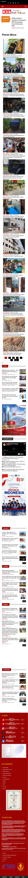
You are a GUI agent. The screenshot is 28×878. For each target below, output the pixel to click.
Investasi (4, 777)
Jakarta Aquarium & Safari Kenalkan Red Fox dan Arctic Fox (10, 686)
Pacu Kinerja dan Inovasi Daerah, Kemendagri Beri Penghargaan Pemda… (9, 378)
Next (24, 401)
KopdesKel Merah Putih (7, 769)
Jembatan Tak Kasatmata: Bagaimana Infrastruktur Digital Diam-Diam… (9, 700)
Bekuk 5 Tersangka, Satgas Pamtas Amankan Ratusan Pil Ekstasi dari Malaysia (13, 470)
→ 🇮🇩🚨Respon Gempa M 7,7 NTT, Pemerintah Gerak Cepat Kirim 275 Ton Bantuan (12, 457)
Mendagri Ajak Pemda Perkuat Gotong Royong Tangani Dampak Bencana (10, 396)
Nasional (14, 26)
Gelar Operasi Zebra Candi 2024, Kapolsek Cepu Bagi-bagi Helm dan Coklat (13, 275)
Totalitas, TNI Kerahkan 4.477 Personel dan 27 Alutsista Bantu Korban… (9, 534)
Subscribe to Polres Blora (2, 363)
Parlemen (4, 574)
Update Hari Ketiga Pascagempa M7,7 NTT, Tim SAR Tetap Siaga (9, 551)
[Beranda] (14, 11)
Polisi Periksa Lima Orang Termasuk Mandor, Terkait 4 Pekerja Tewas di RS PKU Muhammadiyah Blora (13, 237)
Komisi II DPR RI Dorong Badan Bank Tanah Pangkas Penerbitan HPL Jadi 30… (10, 578)
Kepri (3, 611)
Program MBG (5, 767)
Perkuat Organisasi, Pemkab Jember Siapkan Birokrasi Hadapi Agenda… (10, 389)
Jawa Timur (4, 391)
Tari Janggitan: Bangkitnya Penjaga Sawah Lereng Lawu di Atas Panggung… (10, 681)
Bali (3, 380)
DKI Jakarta (4, 385)
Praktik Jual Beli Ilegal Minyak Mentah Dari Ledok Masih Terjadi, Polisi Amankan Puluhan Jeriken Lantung (14, 116)
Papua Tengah (5, 635)
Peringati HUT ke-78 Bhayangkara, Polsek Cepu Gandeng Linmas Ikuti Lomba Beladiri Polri (13, 315)
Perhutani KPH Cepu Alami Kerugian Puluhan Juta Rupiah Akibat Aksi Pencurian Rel (13, 334)
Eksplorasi (4, 677)
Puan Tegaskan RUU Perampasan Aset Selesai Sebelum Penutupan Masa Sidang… (9, 596)
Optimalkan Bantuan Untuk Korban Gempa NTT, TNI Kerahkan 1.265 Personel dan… (10, 546)
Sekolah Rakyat (6, 771)
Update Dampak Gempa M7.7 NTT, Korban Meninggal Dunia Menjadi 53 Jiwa (10, 558)
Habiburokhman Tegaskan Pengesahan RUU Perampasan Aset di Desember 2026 (10, 572)
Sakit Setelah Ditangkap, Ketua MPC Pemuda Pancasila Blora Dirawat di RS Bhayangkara (13, 217)
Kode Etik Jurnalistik (7, 857)
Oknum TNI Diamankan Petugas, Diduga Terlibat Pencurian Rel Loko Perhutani (12, 354)
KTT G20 (4, 786)
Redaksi (4, 853)
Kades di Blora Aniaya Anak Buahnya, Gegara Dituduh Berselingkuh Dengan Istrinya (13, 295)
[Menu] (2, 6)
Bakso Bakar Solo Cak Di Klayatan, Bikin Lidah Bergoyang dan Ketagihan (10, 675)
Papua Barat (4, 374)
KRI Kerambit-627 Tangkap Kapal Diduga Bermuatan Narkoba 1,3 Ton (10, 609)
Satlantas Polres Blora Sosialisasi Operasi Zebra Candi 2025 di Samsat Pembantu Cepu (13, 75)
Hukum (4, 54)
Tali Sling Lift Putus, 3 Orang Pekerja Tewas (13, 256)
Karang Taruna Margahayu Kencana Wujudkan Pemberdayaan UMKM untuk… (10, 693)
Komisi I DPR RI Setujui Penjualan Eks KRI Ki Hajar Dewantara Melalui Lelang (10, 590)
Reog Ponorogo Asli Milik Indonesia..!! (12, 467)
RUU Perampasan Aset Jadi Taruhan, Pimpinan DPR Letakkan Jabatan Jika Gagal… (10, 584)
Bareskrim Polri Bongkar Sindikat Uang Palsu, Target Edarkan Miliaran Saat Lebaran (10, 640)
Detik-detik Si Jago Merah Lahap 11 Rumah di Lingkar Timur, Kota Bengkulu (13, 462)
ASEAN (4, 781)
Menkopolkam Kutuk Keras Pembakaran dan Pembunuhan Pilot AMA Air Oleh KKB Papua (10, 623)
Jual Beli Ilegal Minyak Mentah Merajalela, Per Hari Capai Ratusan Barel (13, 136)
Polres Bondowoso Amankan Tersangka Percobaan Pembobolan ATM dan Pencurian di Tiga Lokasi (10, 616)
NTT (3, 541)
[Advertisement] (14, 522)
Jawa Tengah (6, 73)
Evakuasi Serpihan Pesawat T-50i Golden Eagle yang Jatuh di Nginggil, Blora (13, 464)
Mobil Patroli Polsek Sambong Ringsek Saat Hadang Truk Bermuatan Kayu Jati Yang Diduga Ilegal (13, 178)
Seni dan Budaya (6, 779)
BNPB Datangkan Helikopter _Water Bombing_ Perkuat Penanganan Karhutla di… (10, 372)
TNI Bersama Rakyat (7, 775)
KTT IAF (4, 788)
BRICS (4, 783)
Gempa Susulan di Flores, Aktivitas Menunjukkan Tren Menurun (10, 539)
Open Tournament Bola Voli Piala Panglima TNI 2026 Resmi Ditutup (9, 383)
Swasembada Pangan (7, 773)
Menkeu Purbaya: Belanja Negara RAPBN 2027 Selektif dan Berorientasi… (18, 21)
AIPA (4, 785)
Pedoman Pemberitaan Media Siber (9, 855)
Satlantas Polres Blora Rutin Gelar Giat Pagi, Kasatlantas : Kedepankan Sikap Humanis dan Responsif (14, 96)
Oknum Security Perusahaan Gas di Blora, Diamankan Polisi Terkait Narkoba (12, 56)
